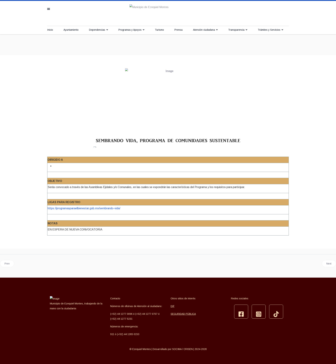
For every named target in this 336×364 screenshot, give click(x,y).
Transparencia (236, 29)
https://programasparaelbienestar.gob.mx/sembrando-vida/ (84, 208)
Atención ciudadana (204, 29)
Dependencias (97, 29)
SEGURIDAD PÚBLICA (183, 313)
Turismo (159, 29)
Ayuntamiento (71, 29)
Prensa (178, 29)
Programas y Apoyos (130, 29)
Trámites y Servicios (269, 29)
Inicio (50, 29)
